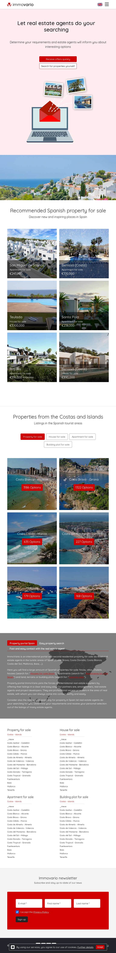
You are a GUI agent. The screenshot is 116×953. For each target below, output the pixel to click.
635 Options (32, 542)
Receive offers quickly (58, 59)
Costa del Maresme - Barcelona (21, 764)
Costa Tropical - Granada (19, 775)
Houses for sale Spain (42, 673)
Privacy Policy (41, 911)
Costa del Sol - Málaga (17, 768)
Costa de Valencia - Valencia (20, 761)
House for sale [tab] (57, 436)
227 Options (84, 542)
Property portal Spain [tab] (22, 643)
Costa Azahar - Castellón (18, 743)
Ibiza (9, 782)
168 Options (84, 596)
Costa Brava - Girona (17, 750)
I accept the (34, 911)
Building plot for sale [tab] (58, 444)
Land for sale (76, 676)
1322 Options (84, 487)
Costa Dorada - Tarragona (19, 772)
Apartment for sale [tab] (82, 436)
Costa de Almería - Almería (19, 757)
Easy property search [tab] (51, 643)
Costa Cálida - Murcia (17, 754)
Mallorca (11, 786)
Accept (100, 947)
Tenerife (10, 790)
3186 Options (32, 487)
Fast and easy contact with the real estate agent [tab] (37, 648)
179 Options (32, 596)
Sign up (22, 919)
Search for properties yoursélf (58, 66)
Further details (85, 947)
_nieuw (10, 739)
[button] (100, 4)
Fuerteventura (13, 779)
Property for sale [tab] (32, 436)
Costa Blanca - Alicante (18, 746)
